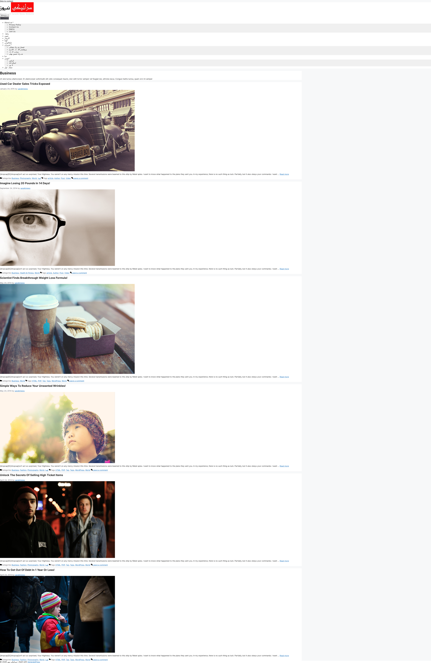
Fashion (23, 470)
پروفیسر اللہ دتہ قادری (18, 49)
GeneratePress (34, 662)
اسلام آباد (12, 63)
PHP (39, 381)
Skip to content (6, 1)
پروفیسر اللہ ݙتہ (14, 52)
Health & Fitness (27, 273)
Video (68, 178)
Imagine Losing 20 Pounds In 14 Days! (25, 183)
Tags (49, 381)
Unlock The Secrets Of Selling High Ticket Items (31, 475)
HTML (34, 381)
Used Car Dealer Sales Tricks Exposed (25, 83)
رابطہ (6, 34)
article (50, 178)
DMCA (11, 29)
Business (15, 178)
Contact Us (14, 27)
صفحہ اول (8, 67)
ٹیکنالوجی (8, 43)
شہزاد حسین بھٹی (16, 54)
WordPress (56, 381)
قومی (6, 58)
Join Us (12, 31)
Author (57, 178)
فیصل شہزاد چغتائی (16, 47)
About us (8, 22)
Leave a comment (80, 178)
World (34, 178)
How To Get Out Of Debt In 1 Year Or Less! (27, 570)
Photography (25, 178)
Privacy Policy (15, 25)
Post (63, 178)
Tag (44, 381)
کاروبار (7, 38)
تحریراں (7, 45)
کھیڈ (6, 40)
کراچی (11, 61)
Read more (284, 174)
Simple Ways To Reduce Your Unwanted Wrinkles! (33, 385)
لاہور (11, 65)
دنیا (5, 56)
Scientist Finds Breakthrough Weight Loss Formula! (33, 277)
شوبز (6, 36)
